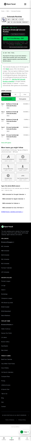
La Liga (3, 285)
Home (2, 11)
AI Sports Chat (5, 389)
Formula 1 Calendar (6, 268)
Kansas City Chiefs (6, 333)
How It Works (5, 368)
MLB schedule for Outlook (10, 203)
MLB (8, 11)
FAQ (2, 402)
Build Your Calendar (6, 359)
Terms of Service (9, 419)
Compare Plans (5, 376)
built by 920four (15, 426)
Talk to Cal (4, 393)
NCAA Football (5, 307)
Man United (4, 350)
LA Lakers (4, 337)
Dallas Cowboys (5, 329)
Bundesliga (4, 294)
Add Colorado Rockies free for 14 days (18, 46)
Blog (2, 398)
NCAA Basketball (6, 311)
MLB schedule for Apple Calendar (12, 199)
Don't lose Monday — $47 (15, 38)
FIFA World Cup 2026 (7, 302)
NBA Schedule (5, 250)
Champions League (6, 298)
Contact (3, 406)
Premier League (5, 281)
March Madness (5, 315)
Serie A (3, 289)
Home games (22, 99)
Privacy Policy (22, 419)
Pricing (3, 380)
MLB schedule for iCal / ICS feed (12, 207)
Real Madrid (4, 346)
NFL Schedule (5, 246)
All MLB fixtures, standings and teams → (12, 211)
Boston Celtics (5, 341)
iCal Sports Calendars (7, 372)
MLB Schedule (5, 255)
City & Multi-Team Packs (8, 363)
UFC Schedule (5, 272)
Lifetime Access (5, 385)
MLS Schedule (5, 263)
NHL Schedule (5, 259)
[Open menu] (25, 4)
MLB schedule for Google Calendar (13, 194)
